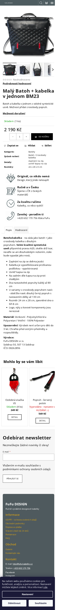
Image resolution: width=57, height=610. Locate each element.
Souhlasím (41, 603)
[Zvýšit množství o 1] (26, 136)
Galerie (9, 549)
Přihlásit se (13, 478)
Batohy (31, 151)
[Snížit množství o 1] (13, 136)
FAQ (8, 538)
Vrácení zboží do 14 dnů (17, 531)
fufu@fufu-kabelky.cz (23, 564)
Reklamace (11, 534)
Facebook (10, 572)
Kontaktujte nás (13, 553)
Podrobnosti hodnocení (17, 83)
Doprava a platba (14, 527)
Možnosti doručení (14, 113)
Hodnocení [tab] (21, 230)
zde (45, 587)
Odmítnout (14, 603)
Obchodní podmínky (15, 523)
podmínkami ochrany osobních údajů (26, 469)
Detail (14, 417)
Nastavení (27, 594)
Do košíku (44, 136)
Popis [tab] (9, 230)
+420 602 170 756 (21, 568)
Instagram (10, 575)
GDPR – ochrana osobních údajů (21, 520)
